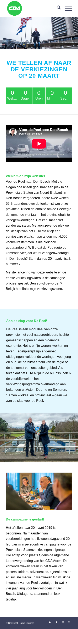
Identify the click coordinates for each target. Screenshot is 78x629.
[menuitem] (57, 8)
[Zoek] (57, 8)
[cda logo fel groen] (32, 8)
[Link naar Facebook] (56, 622)
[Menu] (66, 8)
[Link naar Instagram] (63, 622)
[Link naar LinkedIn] (50, 622)
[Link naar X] (69, 622)
